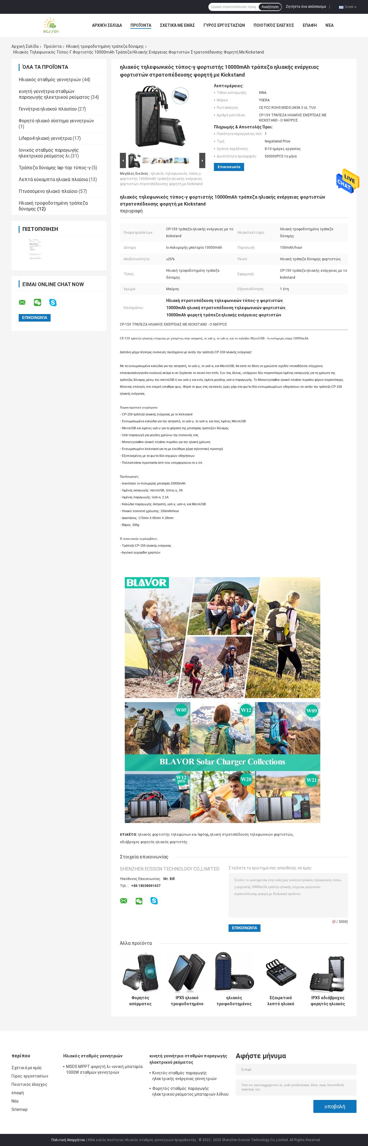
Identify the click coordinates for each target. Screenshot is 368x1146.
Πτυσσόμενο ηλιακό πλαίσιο (48, 191)
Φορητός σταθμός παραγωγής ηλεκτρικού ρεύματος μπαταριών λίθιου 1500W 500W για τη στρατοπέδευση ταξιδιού (190, 1092)
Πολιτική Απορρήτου (68, 1140)
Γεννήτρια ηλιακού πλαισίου (48, 109)
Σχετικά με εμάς (177, 25)
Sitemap (20, 1109)
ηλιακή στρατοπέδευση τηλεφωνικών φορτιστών (251, 835)
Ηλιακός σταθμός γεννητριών (50, 79)
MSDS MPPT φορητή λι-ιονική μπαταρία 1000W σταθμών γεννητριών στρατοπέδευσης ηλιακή (104, 1070)
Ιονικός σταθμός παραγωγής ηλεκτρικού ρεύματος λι (49, 153)
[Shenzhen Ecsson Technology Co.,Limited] (43, 25)
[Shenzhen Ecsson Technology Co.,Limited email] (26, 302)
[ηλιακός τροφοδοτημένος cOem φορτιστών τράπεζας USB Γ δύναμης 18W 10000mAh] (234, 972)
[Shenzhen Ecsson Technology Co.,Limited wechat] (41, 302)
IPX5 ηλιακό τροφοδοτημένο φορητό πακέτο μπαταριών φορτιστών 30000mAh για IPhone (187, 1000)
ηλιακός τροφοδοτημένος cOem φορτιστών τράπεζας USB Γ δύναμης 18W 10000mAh (234, 1000)
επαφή (310, 25)
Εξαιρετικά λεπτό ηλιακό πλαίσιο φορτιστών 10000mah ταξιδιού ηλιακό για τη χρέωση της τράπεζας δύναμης (281, 1000)
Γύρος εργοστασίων (224, 25)
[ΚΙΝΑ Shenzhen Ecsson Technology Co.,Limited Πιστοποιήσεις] (35, 249)
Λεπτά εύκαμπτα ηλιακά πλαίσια (53, 179)
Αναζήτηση (270, 7)
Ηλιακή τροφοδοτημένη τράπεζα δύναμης (105, 46)
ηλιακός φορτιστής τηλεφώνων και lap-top (173, 835)
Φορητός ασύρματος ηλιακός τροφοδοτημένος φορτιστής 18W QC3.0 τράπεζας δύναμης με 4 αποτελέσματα (140, 1000)
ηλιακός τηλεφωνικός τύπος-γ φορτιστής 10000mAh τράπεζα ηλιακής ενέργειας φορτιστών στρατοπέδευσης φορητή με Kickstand (161, 179)
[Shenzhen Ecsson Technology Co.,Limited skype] (56, 302)
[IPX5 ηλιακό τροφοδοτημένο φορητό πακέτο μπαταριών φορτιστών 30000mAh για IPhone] (187, 972)
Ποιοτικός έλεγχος (274, 25)
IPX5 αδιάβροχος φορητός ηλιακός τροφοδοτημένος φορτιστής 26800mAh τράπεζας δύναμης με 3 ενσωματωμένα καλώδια (327, 1000)
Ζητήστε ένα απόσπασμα (306, 7)
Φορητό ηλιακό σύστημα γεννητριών (56, 120)
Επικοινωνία (229, 167)
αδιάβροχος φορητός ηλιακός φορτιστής (153, 842)
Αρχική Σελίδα (107, 25)
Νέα (329, 25)
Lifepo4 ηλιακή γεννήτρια (45, 138)
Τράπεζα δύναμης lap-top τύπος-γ (55, 167)
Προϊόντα (141, 25)
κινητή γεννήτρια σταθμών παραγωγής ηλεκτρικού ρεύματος (54, 94)
